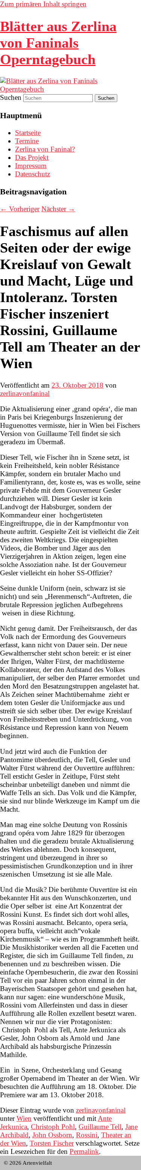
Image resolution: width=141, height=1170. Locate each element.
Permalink (84, 1151)
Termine (27, 141)
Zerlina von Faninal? (45, 149)
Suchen (10, 97)
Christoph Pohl (53, 1127)
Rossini (86, 1135)
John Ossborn (52, 1135)
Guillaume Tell (100, 1127)
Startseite (28, 133)
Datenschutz (32, 174)
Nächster (58, 209)
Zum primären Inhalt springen (43, 4)
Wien (24, 1118)
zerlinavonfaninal (25, 393)
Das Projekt (32, 157)
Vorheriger (19, 209)
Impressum (31, 166)
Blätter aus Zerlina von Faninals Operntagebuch (58, 42)
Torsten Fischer (52, 1143)
